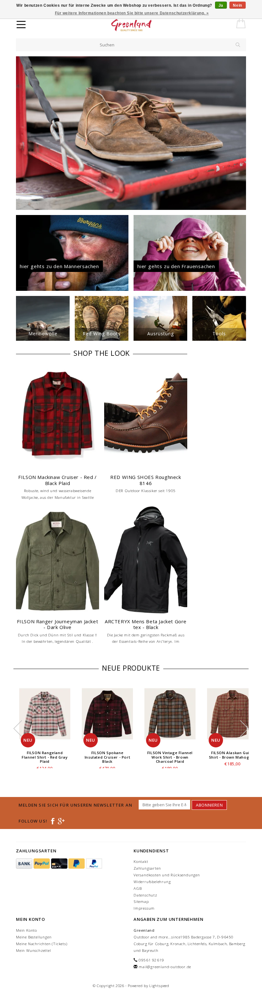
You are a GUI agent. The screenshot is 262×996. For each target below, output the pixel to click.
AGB (138, 888)
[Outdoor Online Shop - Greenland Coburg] (142, 26)
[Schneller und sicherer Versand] (131, 133)
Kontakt (141, 861)
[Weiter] (241, 133)
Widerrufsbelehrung (152, 881)
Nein (237, 5)
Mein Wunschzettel (33, 950)
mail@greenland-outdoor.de (165, 966)
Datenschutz (145, 895)
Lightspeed (159, 985)
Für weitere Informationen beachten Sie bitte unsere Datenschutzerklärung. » (132, 13)
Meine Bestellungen (33, 937)
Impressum (144, 908)
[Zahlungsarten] (25, 863)
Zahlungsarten (147, 868)
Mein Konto (26, 930)
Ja (221, 5)
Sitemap (141, 901)
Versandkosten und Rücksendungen (167, 874)
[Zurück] (21, 133)
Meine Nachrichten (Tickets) (41, 943)
